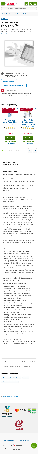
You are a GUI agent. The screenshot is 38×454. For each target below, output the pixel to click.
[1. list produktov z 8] (2, 150)
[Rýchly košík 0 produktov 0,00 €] (35, 3)
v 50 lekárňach (29, 143)
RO (19, 449)
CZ (14, 449)
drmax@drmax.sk (9, 440)
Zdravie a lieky (7, 377)
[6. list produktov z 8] (14, 151)
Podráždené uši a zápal (10, 381)
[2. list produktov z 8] (5, 151)
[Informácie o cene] (13, 133)
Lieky (25, 377)
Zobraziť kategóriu (8, 81)
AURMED (4, 19)
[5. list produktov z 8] (12, 151)
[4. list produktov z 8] (9, 151)
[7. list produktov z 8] (16, 151)
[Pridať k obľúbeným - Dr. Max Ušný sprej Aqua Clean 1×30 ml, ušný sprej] (17, 109)
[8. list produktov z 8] (18, 151)
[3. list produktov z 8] (7, 151)
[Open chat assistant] (34, 446)
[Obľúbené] (26, 3)
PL (16, 449)
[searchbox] (19, 8)
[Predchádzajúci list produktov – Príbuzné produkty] (30, 150)
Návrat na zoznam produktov (11, 396)
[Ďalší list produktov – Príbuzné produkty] (35, 150)
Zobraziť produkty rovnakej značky (13, 85)
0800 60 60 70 (24, 440)
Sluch (18, 377)
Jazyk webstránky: (6, 445)
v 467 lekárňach (11, 143)
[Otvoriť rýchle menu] (3, 3)
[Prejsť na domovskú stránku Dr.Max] (11, 4)
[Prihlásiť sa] (31, 3)
